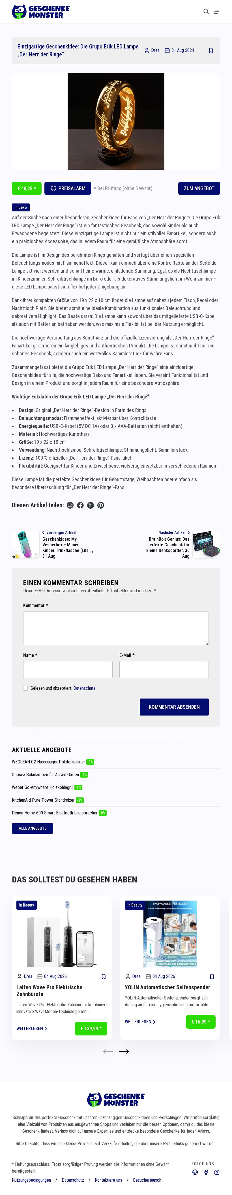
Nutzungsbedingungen (31, 1180)
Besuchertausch (147, 1180)
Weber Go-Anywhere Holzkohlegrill (46, 787)
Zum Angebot (199, 188)
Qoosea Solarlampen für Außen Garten (49, 774)
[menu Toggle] (216, 11)
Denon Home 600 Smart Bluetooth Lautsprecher (59, 813)
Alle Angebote (32, 828)
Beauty (28, 905)
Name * (30, 655)
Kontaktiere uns (108, 1180)
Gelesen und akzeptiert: (63, 688)
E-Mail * (127, 655)
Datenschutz (84, 688)
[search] (206, 11)
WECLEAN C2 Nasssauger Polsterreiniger (52, 762)
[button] (124, 1051)
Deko (22, 207)
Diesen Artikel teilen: (38, 505)
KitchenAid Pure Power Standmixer (47, 800)
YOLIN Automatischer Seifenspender (167, 987)
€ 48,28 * (27, 188)
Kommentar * (35, 605)
